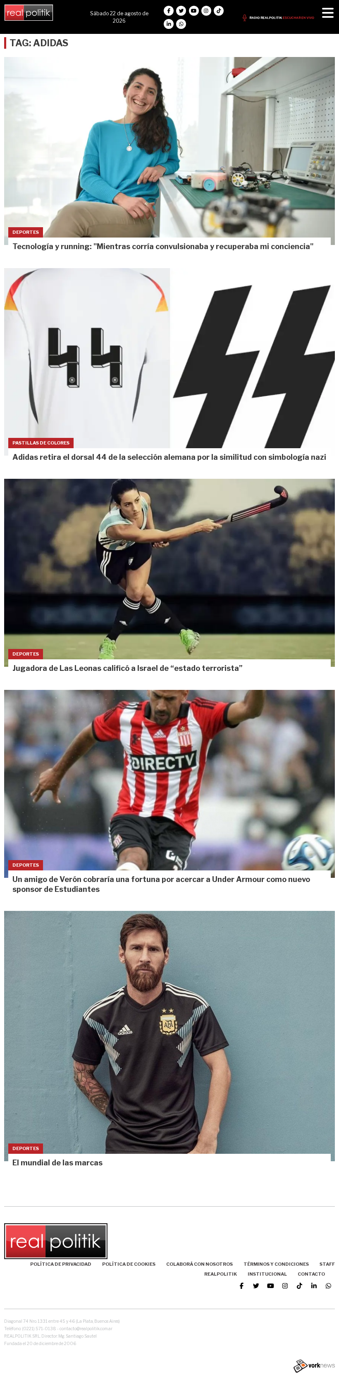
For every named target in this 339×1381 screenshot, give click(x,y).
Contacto (311, 1274)
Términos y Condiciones (276, 1264)
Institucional (267, 1274)
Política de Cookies (128, 1264)
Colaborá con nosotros (199, 1264)
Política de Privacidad (60, 1264)
